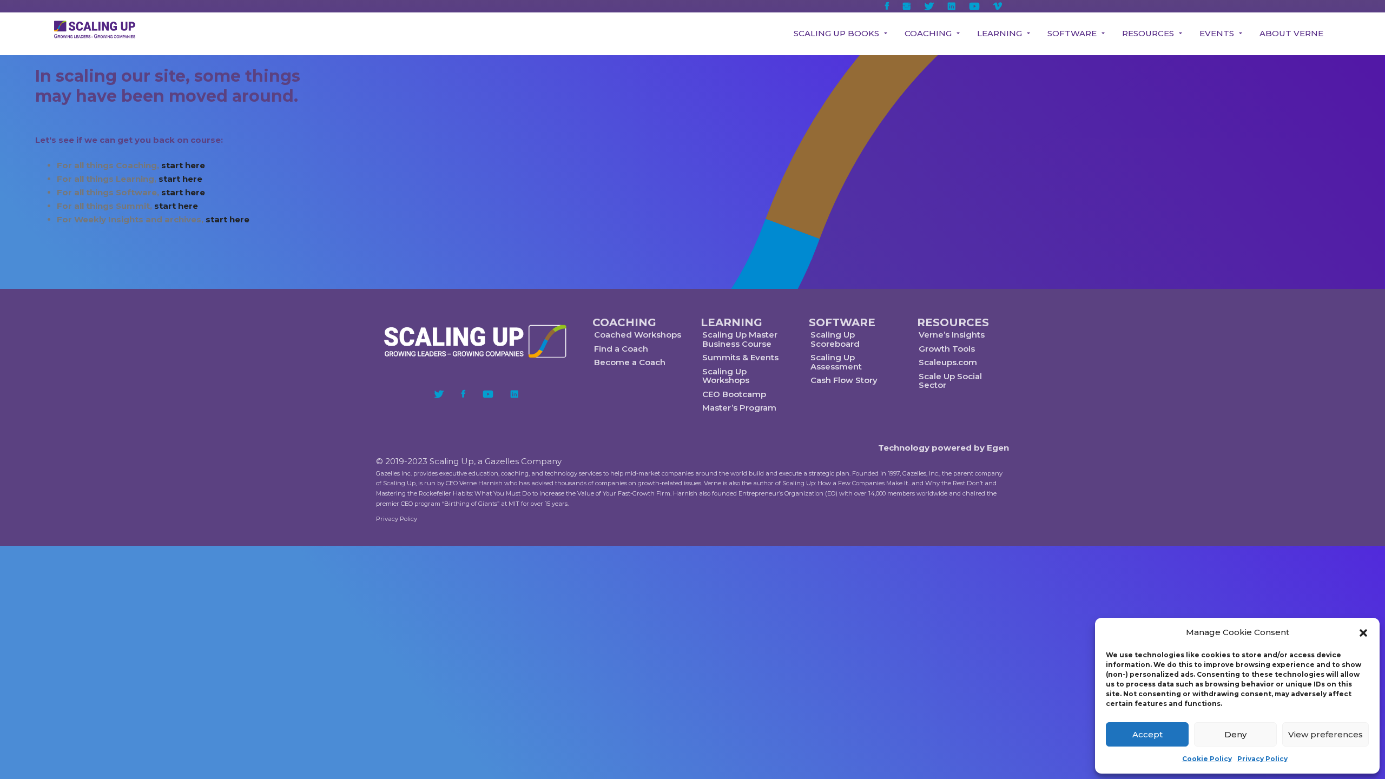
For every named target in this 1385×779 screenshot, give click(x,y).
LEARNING (731, 322)
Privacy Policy (1262, 759)
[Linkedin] (514, 393)
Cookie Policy (1207, 759)
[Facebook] (463, 393)
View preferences (1325, 734)
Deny (1235, 734)
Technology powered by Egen (943, 448)
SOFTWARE (842, 322)
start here (183, 165)
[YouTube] (488, 393)
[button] (1363, 633)
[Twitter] (439, 393)
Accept (1147, 734)
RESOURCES (953, 322)
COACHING (624, 322)
